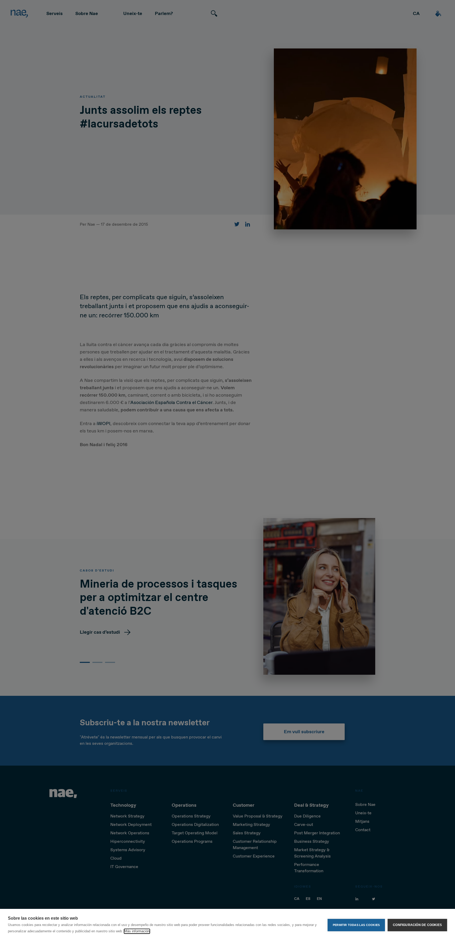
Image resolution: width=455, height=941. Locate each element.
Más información (137, 931)
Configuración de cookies (417, 925)
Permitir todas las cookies (356, 925)
